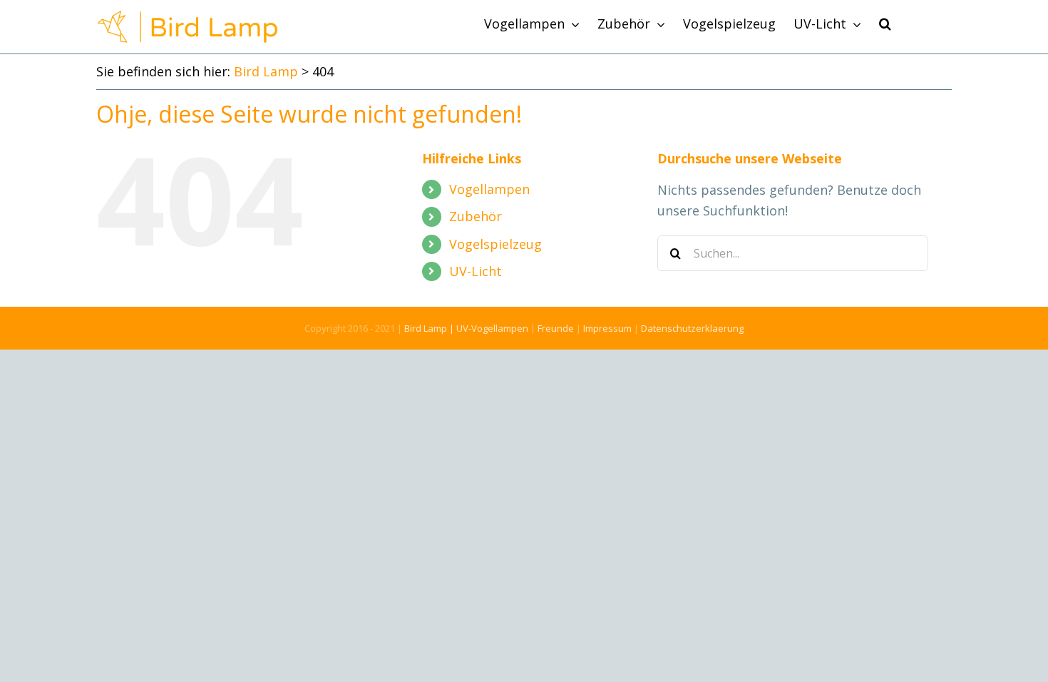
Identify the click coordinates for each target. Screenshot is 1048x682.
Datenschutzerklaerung (692, 328)
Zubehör (475, 216)
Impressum (607, 328)
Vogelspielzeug (495, 244)
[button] (885, 23)
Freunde (556, 328)
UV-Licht (475, 271)
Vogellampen (489, 189)
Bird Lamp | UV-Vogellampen (466, 328)
